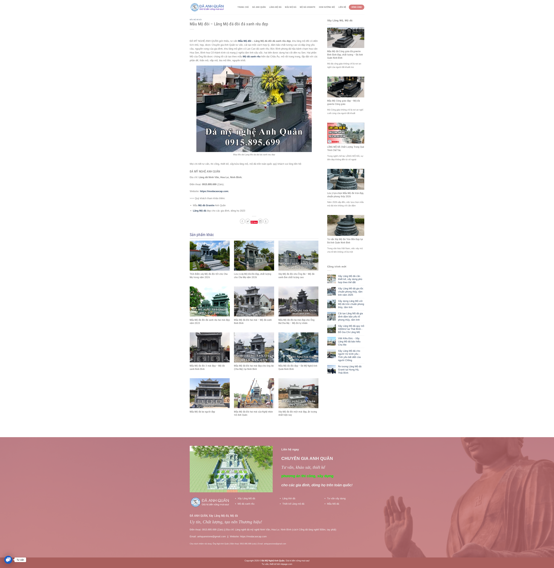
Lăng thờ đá (288, 498)
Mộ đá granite (308, 7)
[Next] (267, 469)
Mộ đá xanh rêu (246, 503)
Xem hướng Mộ (327, 7)
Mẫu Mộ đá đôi (196, 20)
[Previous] (195, 469)
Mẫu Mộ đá (290, 7)
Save (255, 222)
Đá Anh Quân (259, 7)
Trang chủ (243, 7)
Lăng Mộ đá (275, 7)
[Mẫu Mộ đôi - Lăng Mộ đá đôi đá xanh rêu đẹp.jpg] (254, 108)
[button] (8, 560)
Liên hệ (342, 7)
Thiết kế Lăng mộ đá (293, 503)
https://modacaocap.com (214, 191)
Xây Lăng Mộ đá (246, 498)
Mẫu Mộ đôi (244, 41)
